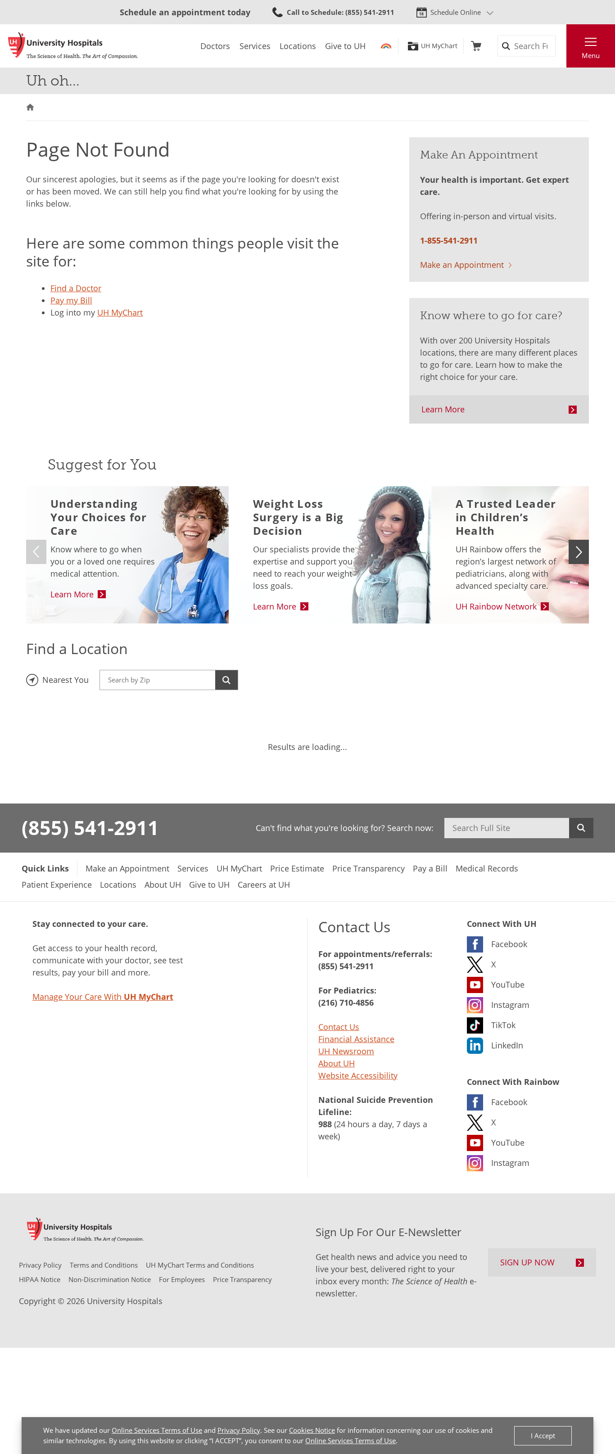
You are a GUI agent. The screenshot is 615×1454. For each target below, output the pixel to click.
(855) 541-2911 (90, 827)
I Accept (543, 1435)
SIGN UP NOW (527, 1262)
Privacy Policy (238, 1430)
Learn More (443, 409)
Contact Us (338, 1026)
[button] (579, 552)
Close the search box (561, 46)
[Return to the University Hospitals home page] (73, 45)
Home (30, 107)
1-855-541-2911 (449, 240)
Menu (591, 55)
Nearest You (65, 679)
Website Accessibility (358, 1075)
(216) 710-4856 (346, 1002)
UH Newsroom (346, 1051)
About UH (336, 1063)
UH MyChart (439, 46)
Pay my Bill (71, 300)
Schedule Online (455, 12)
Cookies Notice (312, 1430)
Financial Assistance (356, 1039)
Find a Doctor (75, 288)
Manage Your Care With (102, 996)
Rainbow (386, 46)
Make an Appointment (462, 264)
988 (325, 1124)
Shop (476, 46)
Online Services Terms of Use (157, 1430)
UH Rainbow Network (496, 606)
